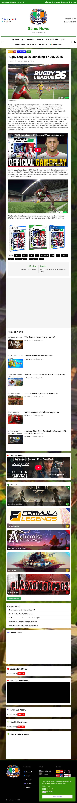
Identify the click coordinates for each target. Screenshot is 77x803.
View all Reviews (14, 598)
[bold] (2, 21)
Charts (49, 2)
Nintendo (21, 44)
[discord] (4, 19)
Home (16, 39)
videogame (33, 259)
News (10, 52)
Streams (65, 2)
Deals (43, 44)
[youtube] (12, 19)
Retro (31, 44)
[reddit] (7, 21)
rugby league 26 (21, 259)
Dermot (12, 61)
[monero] (10, 21)
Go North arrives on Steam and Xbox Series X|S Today (45, 375)
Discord (28, 784)
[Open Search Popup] (71, 42)
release (64, 255)
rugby (11, 259)
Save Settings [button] (57, 796)
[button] (44, 789)
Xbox (41, 39)
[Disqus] (38, 302)
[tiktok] (10, 19)
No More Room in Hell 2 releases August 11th (42, 412)
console (17, 255)
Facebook (29, 772)
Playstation (53, 39)
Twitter (28, 776)
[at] (4, 21)
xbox (41, 259)
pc (37, 255)
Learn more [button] (46, 786)
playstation (44, 255)
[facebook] (2, 19)
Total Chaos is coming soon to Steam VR (40, 337)
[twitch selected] (15, 19)
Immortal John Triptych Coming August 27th (41, 393)
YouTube (28, 780)
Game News (38, 28)
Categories (28, 39)
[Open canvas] (2, 42)
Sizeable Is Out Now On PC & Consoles (39, 356)
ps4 (52, 255)
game (25, 255)
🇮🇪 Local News (56, 44)
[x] (7, 19)
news (31, 255)
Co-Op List (57, 2)
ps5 (58, 255)
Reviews (73, 2)
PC (63, 39)
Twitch (28, 787)
